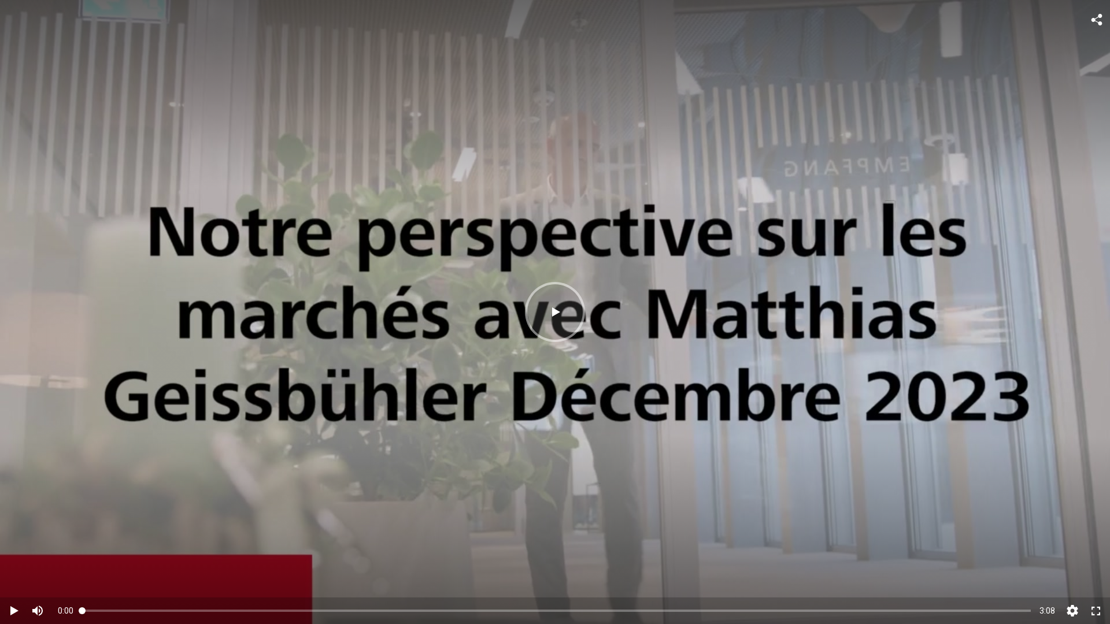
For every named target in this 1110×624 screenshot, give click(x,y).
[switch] (37, 611)
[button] (555, 312)
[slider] (556, 610)
